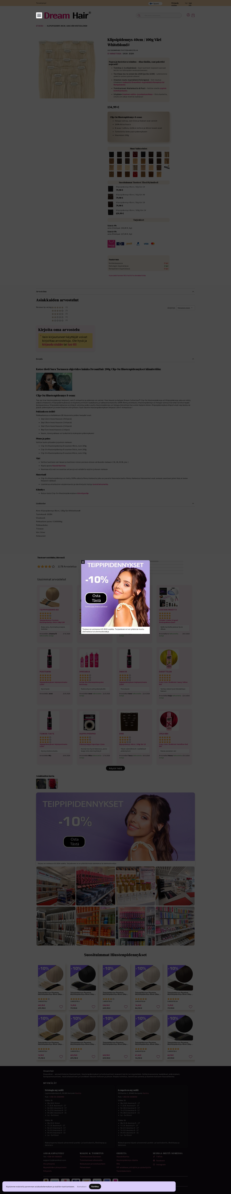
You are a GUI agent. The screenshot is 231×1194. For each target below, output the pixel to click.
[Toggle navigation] (39, 15)
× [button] (83, 562)
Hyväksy (95, 1186)
